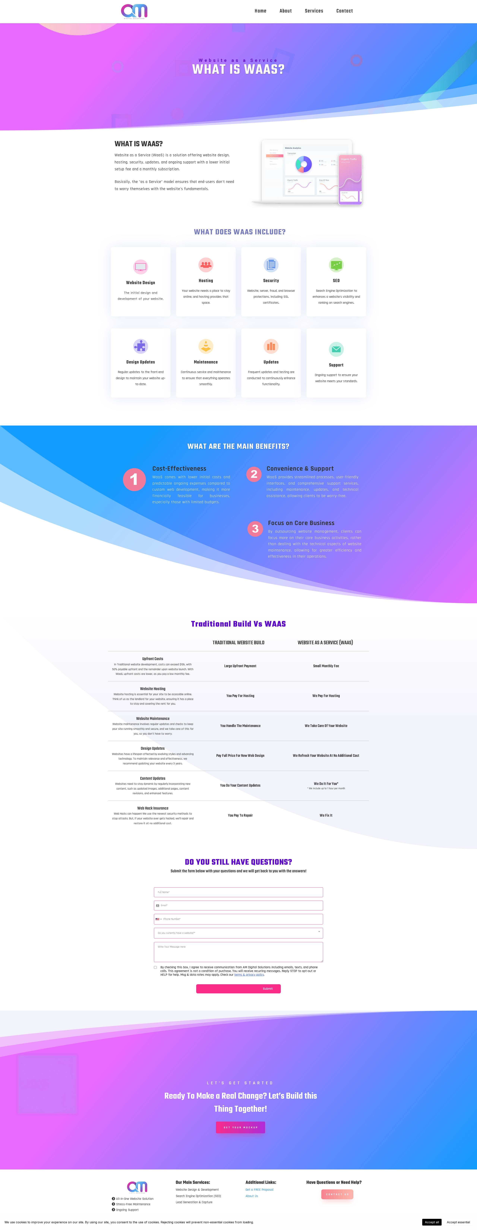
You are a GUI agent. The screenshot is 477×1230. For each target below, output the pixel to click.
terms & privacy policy (249, 975)
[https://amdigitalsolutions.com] (134, 11)
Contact (345, 11)
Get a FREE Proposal (259, 1190)
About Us (252, 1196)
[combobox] (158, 919)
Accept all (432, 1222)
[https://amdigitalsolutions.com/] (137, 1187)
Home (261, 11)
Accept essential (458, 1222)
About (286, 11)
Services (314, 11)
